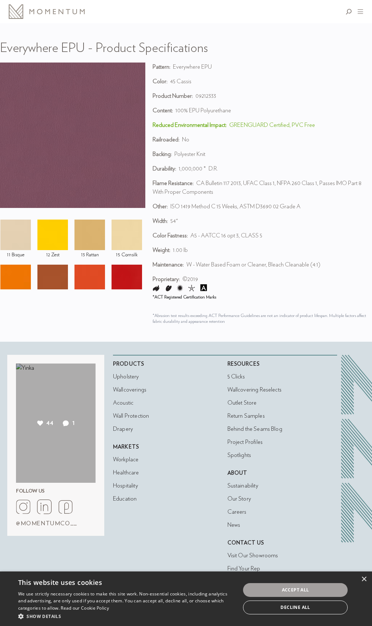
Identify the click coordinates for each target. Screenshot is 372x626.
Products (128, 364)
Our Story (239, 499)
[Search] (350, 11)
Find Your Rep (243, 568)
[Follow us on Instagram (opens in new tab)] (23, 506)
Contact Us (245, 543)
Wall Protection (131, 416)
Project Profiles (245, 442)
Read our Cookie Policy (85, 608)
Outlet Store (242, 403)
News (233, 525)
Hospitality (125, 486)
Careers (237, 512)
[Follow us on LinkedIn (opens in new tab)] (44, 506)
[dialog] (186, 598)
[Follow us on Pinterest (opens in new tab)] (65, 506)
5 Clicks (236, 377)
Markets (126, 447)
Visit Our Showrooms (252, 555)
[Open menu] (359, 11)
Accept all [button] (295, 590)
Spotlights (239, 455)
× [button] (364, 579)
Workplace (125, 459)
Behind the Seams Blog (254, 429)
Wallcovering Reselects (254, 390)
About (237, 473)
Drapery (123, 429)
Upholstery (126, 377)
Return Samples (246, 416)
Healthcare (126, 472)
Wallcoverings (129, 390)
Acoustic (123, 403)
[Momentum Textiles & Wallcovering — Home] (52, 11)
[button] (126, 616)
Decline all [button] (295, 607)
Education (125, 499)
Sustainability (242, 486)
